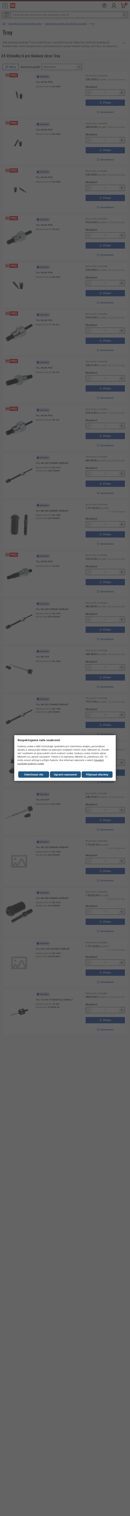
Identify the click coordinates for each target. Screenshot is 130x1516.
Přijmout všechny (97, 774)
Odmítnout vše (33, 774)
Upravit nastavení (65, 774)
